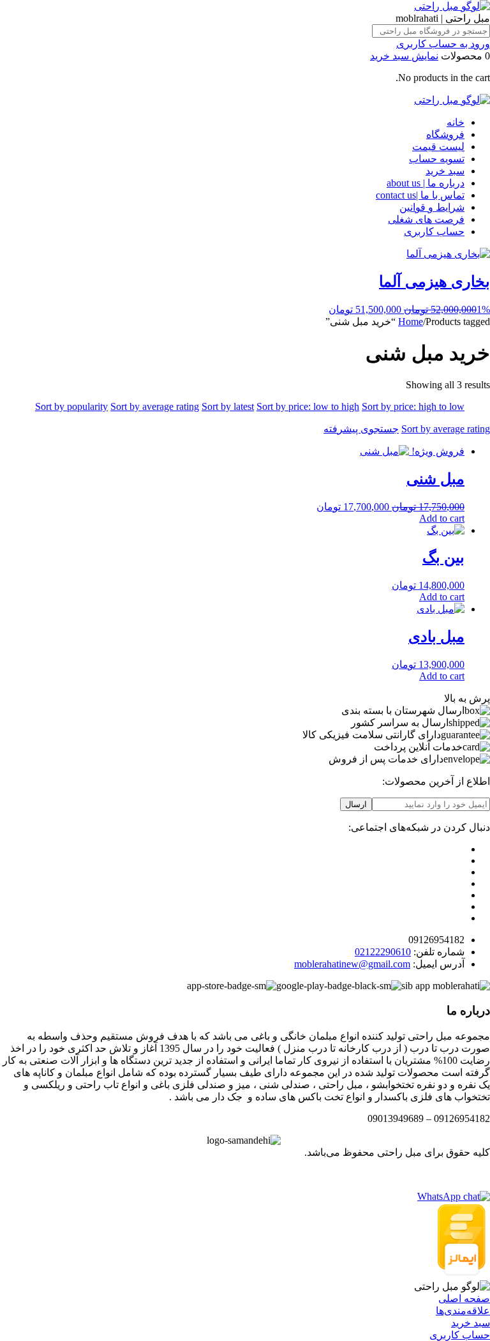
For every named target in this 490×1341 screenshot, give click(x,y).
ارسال (356, 804)
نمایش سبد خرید (404, 55)
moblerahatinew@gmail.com (352, 963)
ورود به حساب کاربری (443, 43)
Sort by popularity (71, 406)
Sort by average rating (154, 406)
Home (410, 321)
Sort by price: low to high (307, 406)
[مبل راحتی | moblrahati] (452, 6)
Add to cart (441, 518)
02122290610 (383, 951)
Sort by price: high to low (413, 406)
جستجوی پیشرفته (361, 428)
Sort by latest (228, 406)
